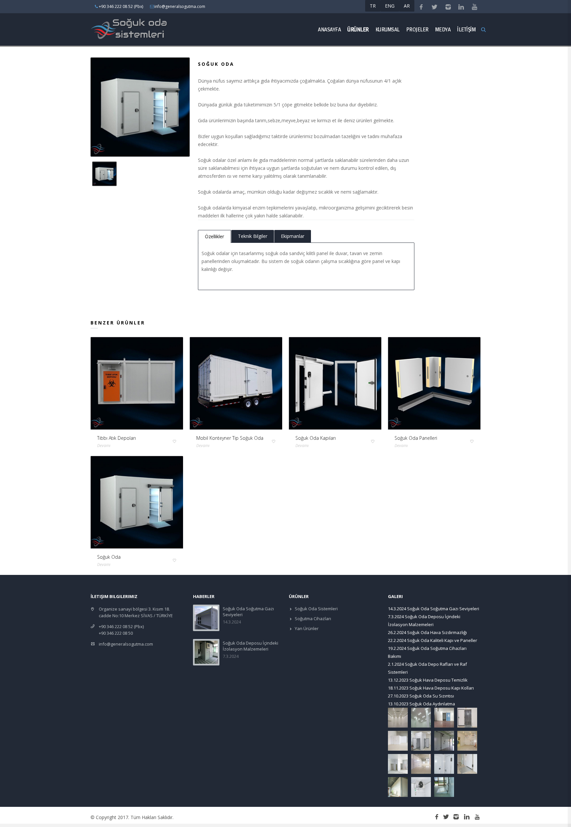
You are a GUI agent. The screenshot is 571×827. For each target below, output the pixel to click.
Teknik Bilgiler (252, 236)
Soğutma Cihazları (312, 618)
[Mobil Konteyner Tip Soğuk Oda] (236, 383)
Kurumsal (387, 29)
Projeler (417, 29)
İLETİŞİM (466, 29)
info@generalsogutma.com (126, 644)
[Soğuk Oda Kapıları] (335, 383)
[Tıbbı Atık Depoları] (137, 383)
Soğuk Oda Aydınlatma (432, 704)
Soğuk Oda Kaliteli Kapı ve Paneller (442, 640)
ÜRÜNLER (358, 29)
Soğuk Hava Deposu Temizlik (438, 680)
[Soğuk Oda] (137, 502)
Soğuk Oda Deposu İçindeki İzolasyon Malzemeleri (250, 646)
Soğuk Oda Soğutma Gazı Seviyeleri (443, 609)
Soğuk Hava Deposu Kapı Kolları (441, 688)
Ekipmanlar (292, 236)
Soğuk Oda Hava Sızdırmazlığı (437, 632)
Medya (443, 29)
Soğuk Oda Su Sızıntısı (431, 696)
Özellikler (214, 236)
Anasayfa (329, 29)
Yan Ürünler (306, 628)
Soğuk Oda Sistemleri (316, 609)
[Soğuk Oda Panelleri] (434, 383)
